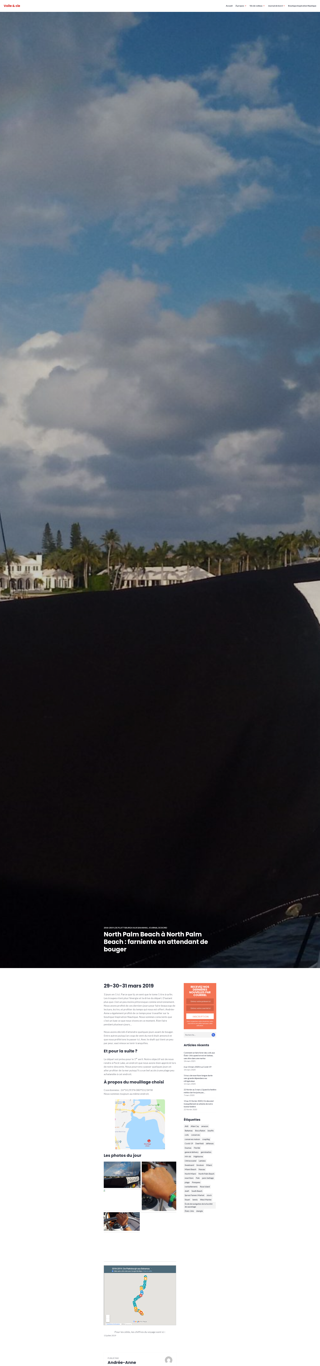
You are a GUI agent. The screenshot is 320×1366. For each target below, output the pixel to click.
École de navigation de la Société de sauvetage (198, 1205)
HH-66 (188, 1156)
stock (209, 1195)
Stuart (187, 1199)
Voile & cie (12, 6)
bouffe (211, 1130)
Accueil (229, 6)
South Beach (197, 1191)
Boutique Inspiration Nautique (302, 6)
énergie (199, 1211)
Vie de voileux (256, 6)
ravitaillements (191, 1186)
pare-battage (208, 1178)
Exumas (188, 1148)
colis (187, 1135)
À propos (240, 6)
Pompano (196, 1182)
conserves (195, 1135)
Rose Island (205, 1186)
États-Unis (189, 1211)
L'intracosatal (190, 1160)
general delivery (191, 1152)
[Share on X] (121, 1184)
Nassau (202, 1169)
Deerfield (199, 1143)
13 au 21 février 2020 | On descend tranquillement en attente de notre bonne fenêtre (199, 1104)
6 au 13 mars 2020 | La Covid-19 (197, 1067)
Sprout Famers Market (194, 1195)
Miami (209, 1165)
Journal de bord (275, 6)
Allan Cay (195, 1126)
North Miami (190, 1173)
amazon (204, 1126)
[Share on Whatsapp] (128, 1184)
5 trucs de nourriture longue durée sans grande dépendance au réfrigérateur (198, 1078)
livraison (200, 1165)
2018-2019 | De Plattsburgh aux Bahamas (126, 927)
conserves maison (192, 1139)
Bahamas (189, 1130)
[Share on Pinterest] (131, 1184)
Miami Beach (190, 1169)
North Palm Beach (206, 1173)
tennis (195, 1199)
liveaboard (189, 1165)
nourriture (189, 1178)
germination (206, 1152)
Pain (198, 1178)
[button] (122, 1175)
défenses (210, 1143)
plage (187, 1182)
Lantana (202, 1160)
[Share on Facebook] (125, 1184)
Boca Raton (200, 1130)
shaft (187, 1191)
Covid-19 (189, 1143)
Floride (197, 1148)
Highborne (198, 1156)
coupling (206, 1139)
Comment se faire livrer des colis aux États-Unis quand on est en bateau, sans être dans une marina (199, 1055)
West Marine (205, 1199)
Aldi (186, 1126)
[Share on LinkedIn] (135, 1184)
